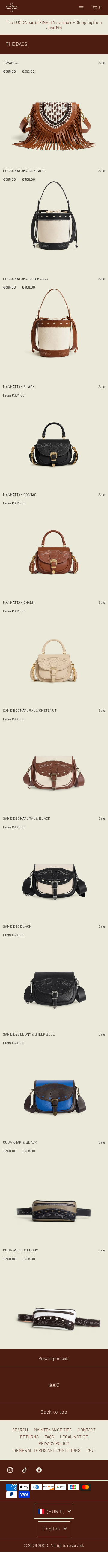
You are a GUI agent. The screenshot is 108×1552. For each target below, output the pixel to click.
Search (20, 1429)
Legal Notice (74, 1436)
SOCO (43, 1545)
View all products (54, 1358)
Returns (29, 1436)
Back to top (54, 1411)
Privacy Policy (54, 1443)
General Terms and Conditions (47, 1450)
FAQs (49, 1436)
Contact (87, 1429)
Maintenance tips (53, 1429)
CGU (90, 1450)
